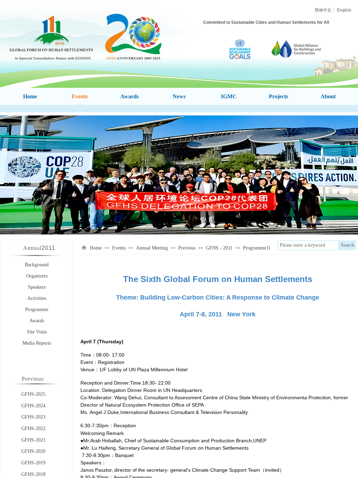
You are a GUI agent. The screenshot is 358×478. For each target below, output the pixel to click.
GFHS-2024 (33, 405)
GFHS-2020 (33, 451)
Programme (36, 309)
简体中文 (323, 10)
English (344, 10)
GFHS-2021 (33, 440)
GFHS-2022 (33, 428)
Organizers (37, 276)
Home (96, 248)
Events (119, 248)
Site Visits (37, 332)
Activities (36, 298)
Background (37, 264)
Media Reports (36, 343)
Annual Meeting (152, 248)
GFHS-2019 (33, 462)
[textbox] (308, 245)
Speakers (36, 287)
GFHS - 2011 (219, 248)
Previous (186, 248)
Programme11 (257, 248)
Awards (36, 320)
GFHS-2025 (33, 394)
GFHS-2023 (33, 417)
